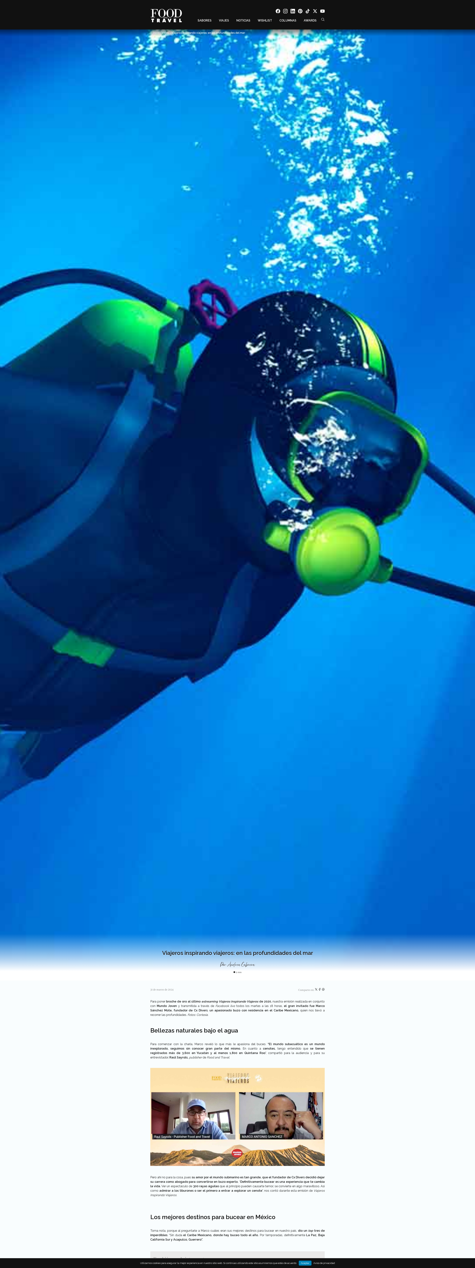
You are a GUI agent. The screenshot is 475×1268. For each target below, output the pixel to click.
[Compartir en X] (316, 990)
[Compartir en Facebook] (320, 990)
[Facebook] (278, 12)
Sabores (205, 20)
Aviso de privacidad (324, 1263)
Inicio (156, 32)
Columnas (287, 20)
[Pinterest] (300, 12)
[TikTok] (307, 12)
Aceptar (305, 1263)
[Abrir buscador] (323, 19)
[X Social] (315, 12)
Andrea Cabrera (241, 965)
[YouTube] (322, 12)
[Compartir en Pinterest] (323, 990)
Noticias (243, 20)
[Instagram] (285, 12)
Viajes (224, 20)
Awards (310, 20)
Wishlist (265, 20)
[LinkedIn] (293, 12)
